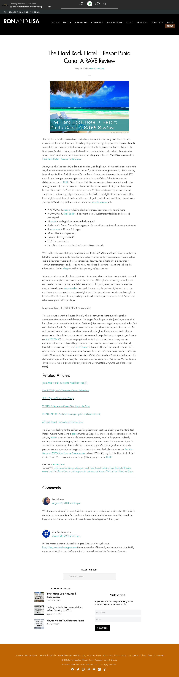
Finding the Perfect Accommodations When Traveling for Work (64, 608)
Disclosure (98, 660)
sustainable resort (98, 471)
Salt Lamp (122, 655)
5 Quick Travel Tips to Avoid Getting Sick (62, 422)
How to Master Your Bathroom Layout (65, 620)
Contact (107, 660)
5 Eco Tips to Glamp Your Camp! (58, 398)
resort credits (70, 288)
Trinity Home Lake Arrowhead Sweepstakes (61, 595)
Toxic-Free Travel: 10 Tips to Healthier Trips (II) (64, 382)
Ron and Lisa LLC (74, 660)
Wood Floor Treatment (155, 655)
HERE (65, 182)
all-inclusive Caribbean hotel (66, 467)
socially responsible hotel (79, 471)
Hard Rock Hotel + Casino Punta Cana (61, 158)
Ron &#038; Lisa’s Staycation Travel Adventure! (65, 390)
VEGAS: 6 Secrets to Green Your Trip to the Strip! (66, 406)
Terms (91, 660)
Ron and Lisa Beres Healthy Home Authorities (21, 21)
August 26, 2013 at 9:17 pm (66, 535)
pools (53, 221)
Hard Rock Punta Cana (58, 471)
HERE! (109, 457)
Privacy (85, 660)
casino (66, 209)
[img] (81, 3)
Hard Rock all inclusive (99, 467)
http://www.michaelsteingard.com (59, 547)
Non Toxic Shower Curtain (97, 655)
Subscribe (102, 628)
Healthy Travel (59, 464)
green (75, 433)
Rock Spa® (69, 213)
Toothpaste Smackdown (137, 655)
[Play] (90, 3)
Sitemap (114, 660)
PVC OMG (113, 655)
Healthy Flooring (79, 655)
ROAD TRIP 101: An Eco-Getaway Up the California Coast (71, 414)
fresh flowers (82, 347)
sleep (66, 268)
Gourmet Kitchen (21, 655)
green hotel (84, 467)
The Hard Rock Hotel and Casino (120, 471)
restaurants (55, 229)
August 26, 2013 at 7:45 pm (66, 503)
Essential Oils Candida (47, 655)
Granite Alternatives (64, 655)
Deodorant (33, 655)
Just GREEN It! (52, 339)
